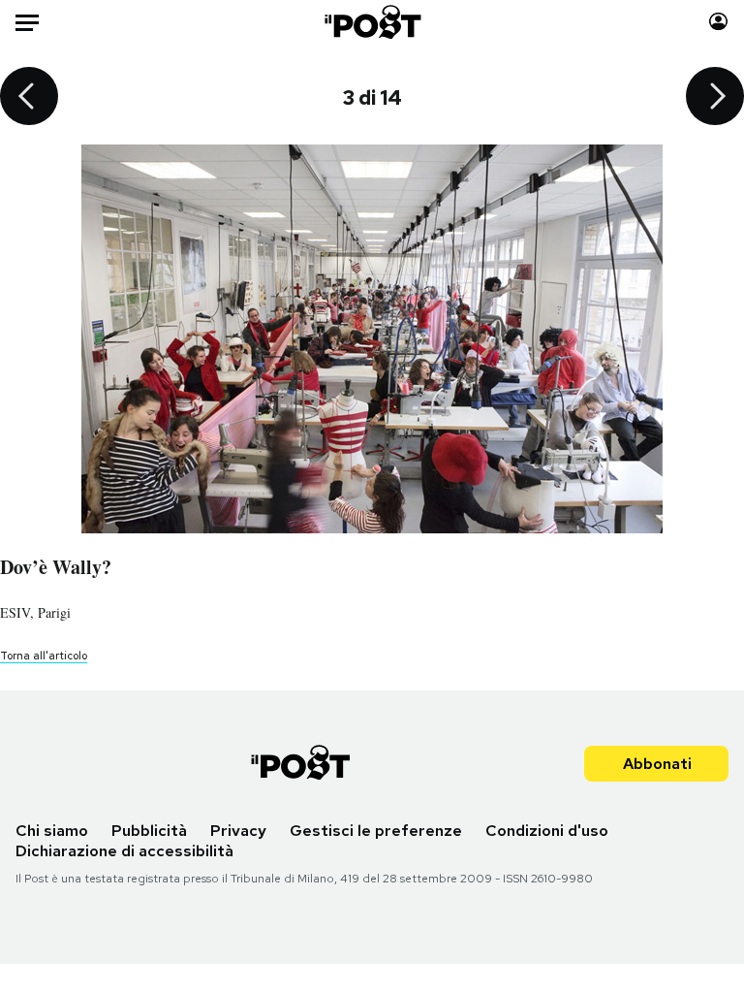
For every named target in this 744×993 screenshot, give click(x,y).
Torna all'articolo (43, 655)
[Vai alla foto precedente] (29, 98)
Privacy (238, 830)
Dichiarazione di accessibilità (124, 851)
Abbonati (657, 763)
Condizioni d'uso (546, 830)
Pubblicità (149, 830)
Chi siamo (52, 830)
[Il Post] (371, 22)
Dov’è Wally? (55, 567)
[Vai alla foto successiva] (715, 98)
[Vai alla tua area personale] (718, 22)
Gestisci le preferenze (376, 830)
